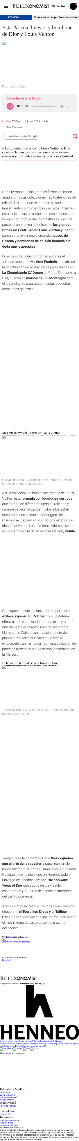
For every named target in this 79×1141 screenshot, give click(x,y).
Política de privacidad (42, 1041)
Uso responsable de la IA (34, 1046)
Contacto (51, 1044)
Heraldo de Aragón (9, 1097)
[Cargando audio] (10, 106)
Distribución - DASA (9, 1120)
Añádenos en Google (23, 136)
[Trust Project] (13, 937)
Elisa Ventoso (14, 127)
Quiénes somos (62, 1044)
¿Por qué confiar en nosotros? (16, 942)
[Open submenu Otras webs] (33, 1086)
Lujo (5, 121)
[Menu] (6, 6)
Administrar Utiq (39, 1044)
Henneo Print (6, 1123)
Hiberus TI (5, 1114)
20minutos (5, 1092)
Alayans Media (7, 1100)
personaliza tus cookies (19, 1044)
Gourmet (6, 960)
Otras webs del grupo (11, 1053)
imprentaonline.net (9, 1125)
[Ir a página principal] (30, 6)
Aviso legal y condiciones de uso (16, 1041)
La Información (7, 1095)
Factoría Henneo (8, 1106)
